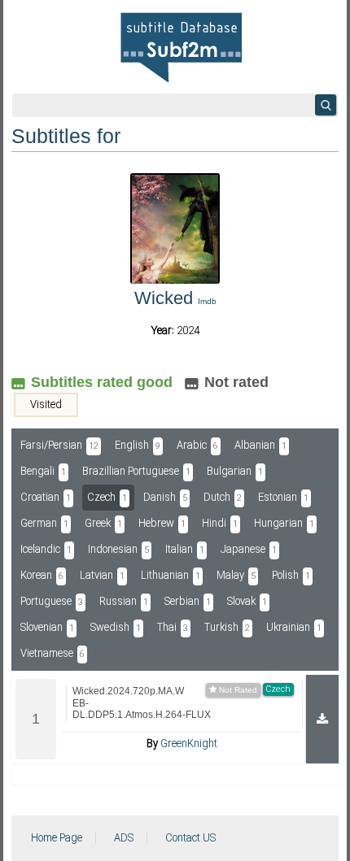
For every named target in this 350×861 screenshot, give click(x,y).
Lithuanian (170, 575)
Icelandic (46, 549)
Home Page (56, 838)
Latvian (102, 575)
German (44, 523)
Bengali (43, 471)
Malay (236, 575)
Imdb (207, 301)
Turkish (227, 628)
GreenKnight (188, 744)
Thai (172, 628)
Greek (103, 523)
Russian (123, 602)
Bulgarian (235, 471)
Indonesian (118, 549)
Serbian (187, 602)
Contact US (190, 838)
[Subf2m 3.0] (181, 47)
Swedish (115, 628)
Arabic (197, 445)
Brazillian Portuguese (136, 471)
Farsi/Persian (59, 445)
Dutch (222, 497)
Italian (184, 549)
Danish (165, 497)
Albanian (260, 445)
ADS (123, 838)
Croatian (45, 497)
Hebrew (162, 523)
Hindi (220, 523)
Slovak (247, 602)
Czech (107, 497)
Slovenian (47, 628)
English (137, 445)
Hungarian (284, 523)
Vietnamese (52, 654)
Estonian (283, 497)
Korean (41, 575)
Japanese (249, 549)
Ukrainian (294, 628)
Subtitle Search (325, 104)
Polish (291, 575)
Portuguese (51, 602)
